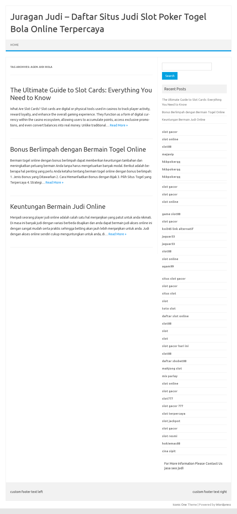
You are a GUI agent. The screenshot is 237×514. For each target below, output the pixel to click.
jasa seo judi (174, 468)
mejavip (168, 154)
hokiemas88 (171, 443)
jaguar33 (168, 236)
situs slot (169, 293)
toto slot (169, 308)
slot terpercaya (173, 413)
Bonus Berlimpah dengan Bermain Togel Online (78, 149)
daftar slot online (175, 316)
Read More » (119, 125)
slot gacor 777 (172, 405)
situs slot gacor (174, 278)
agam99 (168, 266)
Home (14, 44)
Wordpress (223, 504)
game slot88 (171, 214)
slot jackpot (171, 421)
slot (165, 301)
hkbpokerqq (171, 161)
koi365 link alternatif (177, 228)
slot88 (166, 146)
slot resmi (169, 436)
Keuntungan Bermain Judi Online (58, 206)
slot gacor (170, 131)
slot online (170, 139)
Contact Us (214, 463)
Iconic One (180, 504)
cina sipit (169, 451)
